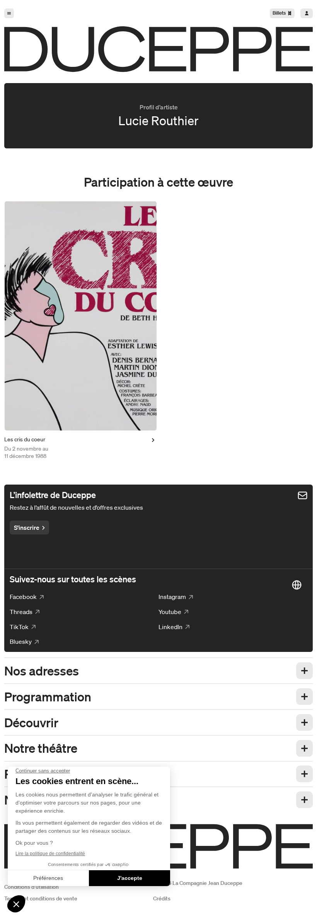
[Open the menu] (9, 13)
